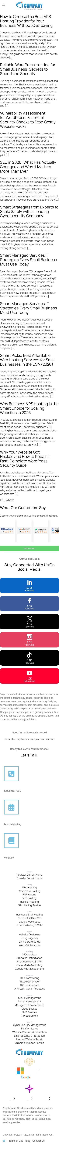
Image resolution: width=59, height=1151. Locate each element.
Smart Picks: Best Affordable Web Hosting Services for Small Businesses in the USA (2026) (28, 360)
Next (11, 500)
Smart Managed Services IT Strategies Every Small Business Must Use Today (28, 260)
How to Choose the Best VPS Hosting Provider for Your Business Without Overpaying (26, 21)
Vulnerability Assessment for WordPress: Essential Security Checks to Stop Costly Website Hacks (28, 119)
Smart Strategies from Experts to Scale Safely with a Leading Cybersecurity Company (29, 211)
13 (6, 500)
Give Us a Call (12, 787)
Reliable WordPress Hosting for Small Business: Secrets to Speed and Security (27, 69)
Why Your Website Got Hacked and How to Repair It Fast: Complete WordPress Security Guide (25, 458)
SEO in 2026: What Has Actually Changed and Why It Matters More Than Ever (28, 167)
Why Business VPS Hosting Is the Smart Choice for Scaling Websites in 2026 (29, 408)
